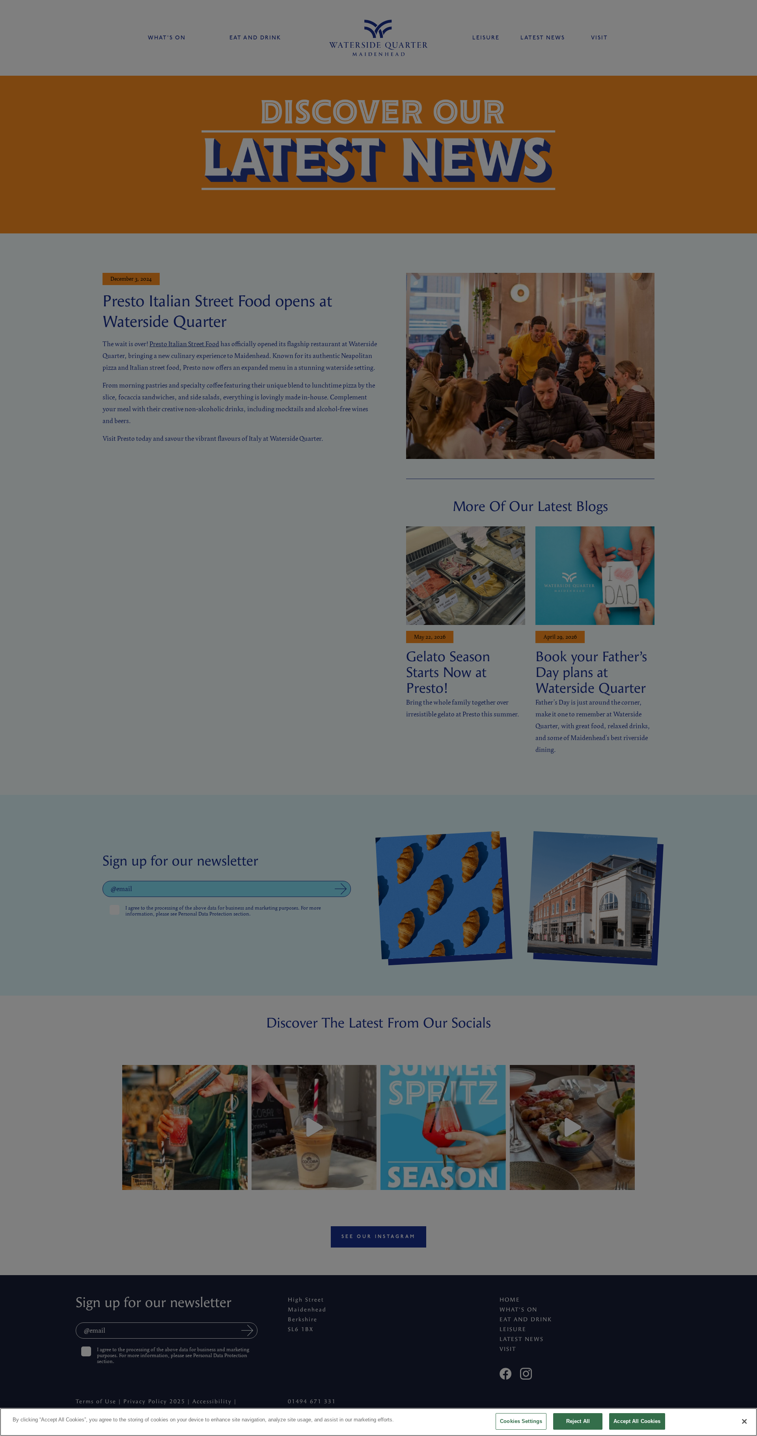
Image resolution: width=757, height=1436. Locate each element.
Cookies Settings (521, 1421)
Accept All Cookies (636, 1421)
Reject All (578, 1421)
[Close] (744, 1421)
